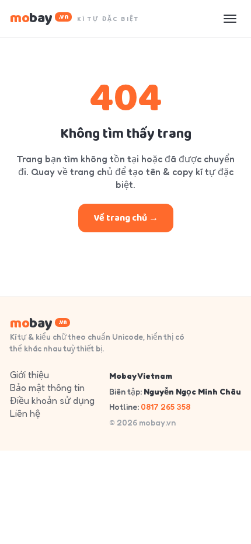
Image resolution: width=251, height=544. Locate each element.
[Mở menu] (230, 19)
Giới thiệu (29, 375)
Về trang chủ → (125, 218)
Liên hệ (25, 413)
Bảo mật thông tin (47, 387)
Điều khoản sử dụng (52, 400)
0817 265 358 (165, 407)
